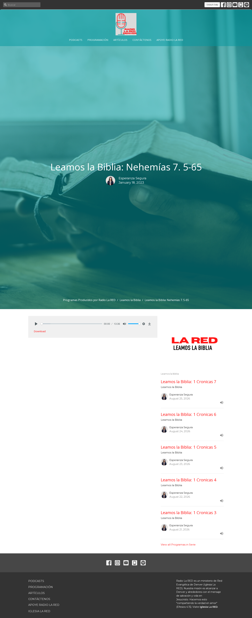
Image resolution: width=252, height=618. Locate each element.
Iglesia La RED (39, 611)
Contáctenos (142, 39)
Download (40, 331)
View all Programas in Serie (178, 544)
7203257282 (212, 4)
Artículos (120, 39)
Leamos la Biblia (130, 300)
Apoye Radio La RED (170, 39)
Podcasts (75, 39)
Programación (97, 39)
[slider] (71, 323)
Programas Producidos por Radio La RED (89, 300)
